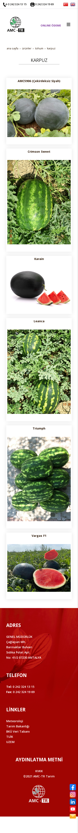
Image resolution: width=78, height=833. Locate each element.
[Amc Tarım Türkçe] (66, 4)
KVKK (39, 771)
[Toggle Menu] (68, 24)
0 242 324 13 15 (17, 4)
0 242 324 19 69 (44, 4)
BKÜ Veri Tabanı (18, 731)
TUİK (9, 737)
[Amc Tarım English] (73, 4)
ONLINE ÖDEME (51, 25)
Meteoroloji (14, 721)
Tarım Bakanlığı (17, 726)
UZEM (10, 742)
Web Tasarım (45, 824)
